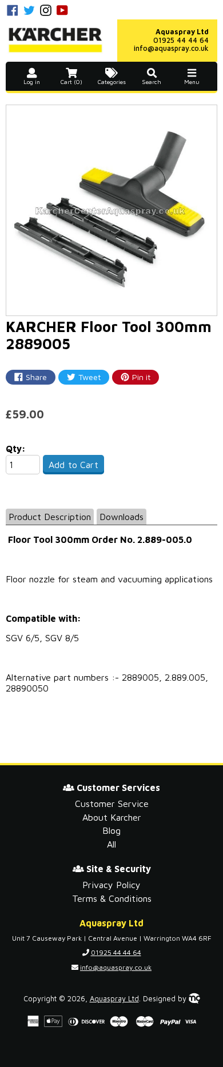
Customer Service (112, 803)
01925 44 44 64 (181, 40)
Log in (31, 82)
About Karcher (111, 817)
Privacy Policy (111, 885)
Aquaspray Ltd (114, 998)
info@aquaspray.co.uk (171, 48)
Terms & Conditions (112, 898)
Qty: (16, 448)
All (111, 844)
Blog (111, 830)
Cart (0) (71, 82)
